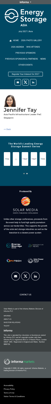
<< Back (7, 129)
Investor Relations (12, 322)
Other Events (25, 65)
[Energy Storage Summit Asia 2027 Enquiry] (18, 82)
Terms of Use (9, 393)
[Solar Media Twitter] (25, 82)
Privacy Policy (9, 389)
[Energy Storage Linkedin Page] (33, 82)
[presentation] (24, 170)
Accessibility (8, 385)
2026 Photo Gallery (31, 40)
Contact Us (25, 294)
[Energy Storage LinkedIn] (35, 276)
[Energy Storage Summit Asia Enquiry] (16, 276)
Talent (6, 326)
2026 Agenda (17, 47)
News (43, 59)
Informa (7, 316)
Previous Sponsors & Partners (21, 59)
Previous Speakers (25, 53)
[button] (24, 173)
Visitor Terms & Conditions (14, 396)
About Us (7, 319)
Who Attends (33, 47)
